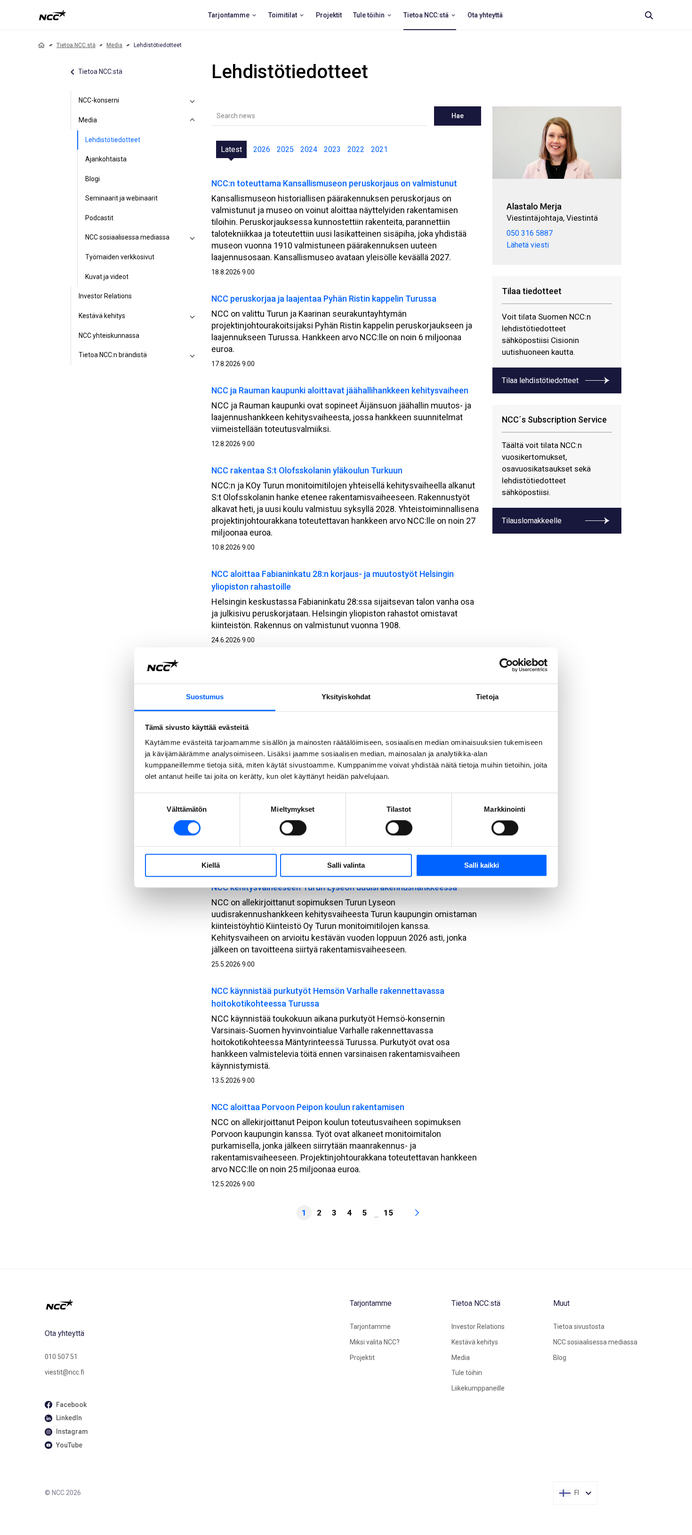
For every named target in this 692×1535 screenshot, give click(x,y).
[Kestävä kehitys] (192, 316)
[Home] (41, 45)
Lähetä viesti (528, 244)
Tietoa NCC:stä (76, 45)
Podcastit (99, 218)
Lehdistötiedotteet (112, 140)
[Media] (192, 120)
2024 (308, 149)
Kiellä (210, 865)
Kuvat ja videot (107, 276)
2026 (261, 149)
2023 (332, 149)
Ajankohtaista (106, 159)
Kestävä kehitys (102, 316)
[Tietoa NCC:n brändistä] (192, 355)
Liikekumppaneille (478, 1388)
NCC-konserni (99, 100)
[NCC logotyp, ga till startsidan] (52, 15)
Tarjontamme (370, 1326)
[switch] (293, 828)
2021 (379, 149)
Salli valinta (346, 865)
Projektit (362, 1357)
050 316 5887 (530, 233)
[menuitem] (232, 15)
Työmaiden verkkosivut (119, 257)
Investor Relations (105, 296)
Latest (231, 149)
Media (114, 45)
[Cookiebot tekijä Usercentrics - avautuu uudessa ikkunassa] (506, 665)
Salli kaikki (481, 865)
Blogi (92, 179)
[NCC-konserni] (192, 101)
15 (388, 1212)
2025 (285, 149)
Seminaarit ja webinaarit (121, 198)
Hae (457, 116)
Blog (559, 1357)
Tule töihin (466, 1372)
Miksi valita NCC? (375, 1342)
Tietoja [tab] (487, 697)
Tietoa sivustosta (578, 1326)
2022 (355, 149)
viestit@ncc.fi (64, 1372)
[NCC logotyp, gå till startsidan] (193, 1304)
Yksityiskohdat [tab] (346, 697)
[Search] (648, 15)
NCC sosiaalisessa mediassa (127, 237)
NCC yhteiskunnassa (109, 335)
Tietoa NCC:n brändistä (113, 355)
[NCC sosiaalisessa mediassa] (192, 238)
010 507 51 (61, 1356)
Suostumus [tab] (205, 697)
